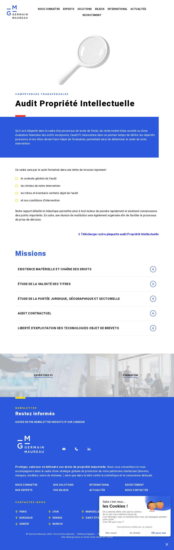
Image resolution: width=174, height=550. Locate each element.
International (117, 9)
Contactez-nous (30, 502)
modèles (32, 475)
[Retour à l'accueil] (17, 12)
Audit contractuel (34, 313)
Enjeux (100, 9)
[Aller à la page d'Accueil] (30, 444)
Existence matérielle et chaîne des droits (55, 269)
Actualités (138, 9)
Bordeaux (26, 517)
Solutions (84, 9)
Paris (23, 511)
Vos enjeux (60, 490)
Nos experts (24, 490)
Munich (58, 523)
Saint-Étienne (95, 517)
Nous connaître (49, 9)
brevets (143, 471)
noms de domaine (51, 475)
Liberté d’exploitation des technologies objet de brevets (68, 328)
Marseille (93, 511)
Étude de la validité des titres (44, 284)
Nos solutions (63, 484)
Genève (24, 523)
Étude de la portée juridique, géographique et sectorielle (69, 298)
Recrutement (92, 15)
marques (20, 475)
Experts (68, 9)
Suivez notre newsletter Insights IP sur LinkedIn (50, 422)
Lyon (56, 511)
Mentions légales (85, 534)
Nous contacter (136, 490)
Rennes (57, 517)
